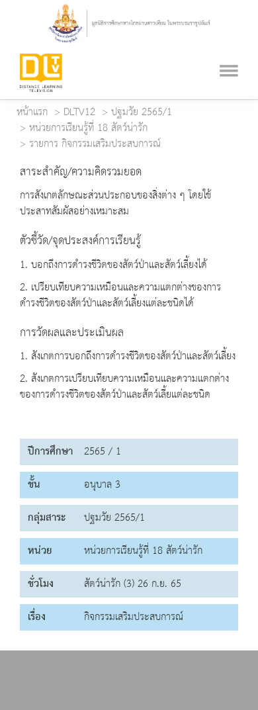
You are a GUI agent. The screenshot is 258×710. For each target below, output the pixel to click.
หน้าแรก (32, 112)
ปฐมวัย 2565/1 (141, 112)
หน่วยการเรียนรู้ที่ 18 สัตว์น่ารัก (88, 128)
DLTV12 (79, 112)
